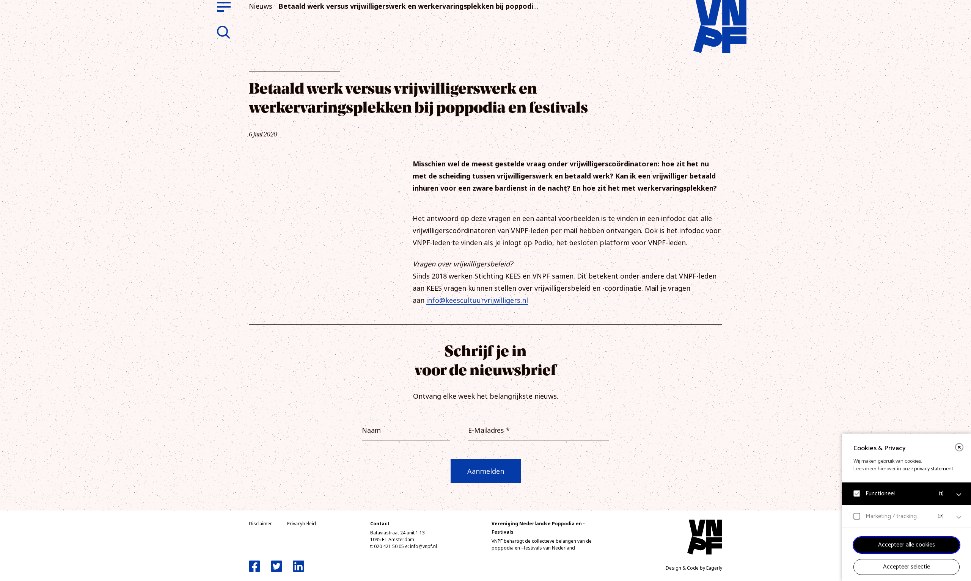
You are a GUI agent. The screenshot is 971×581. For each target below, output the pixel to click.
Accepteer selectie (906, 567)
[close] (959, 447)
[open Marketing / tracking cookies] (959, 517)
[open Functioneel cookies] (959, 494)
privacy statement (933, 469)
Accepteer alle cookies (906, 545)
